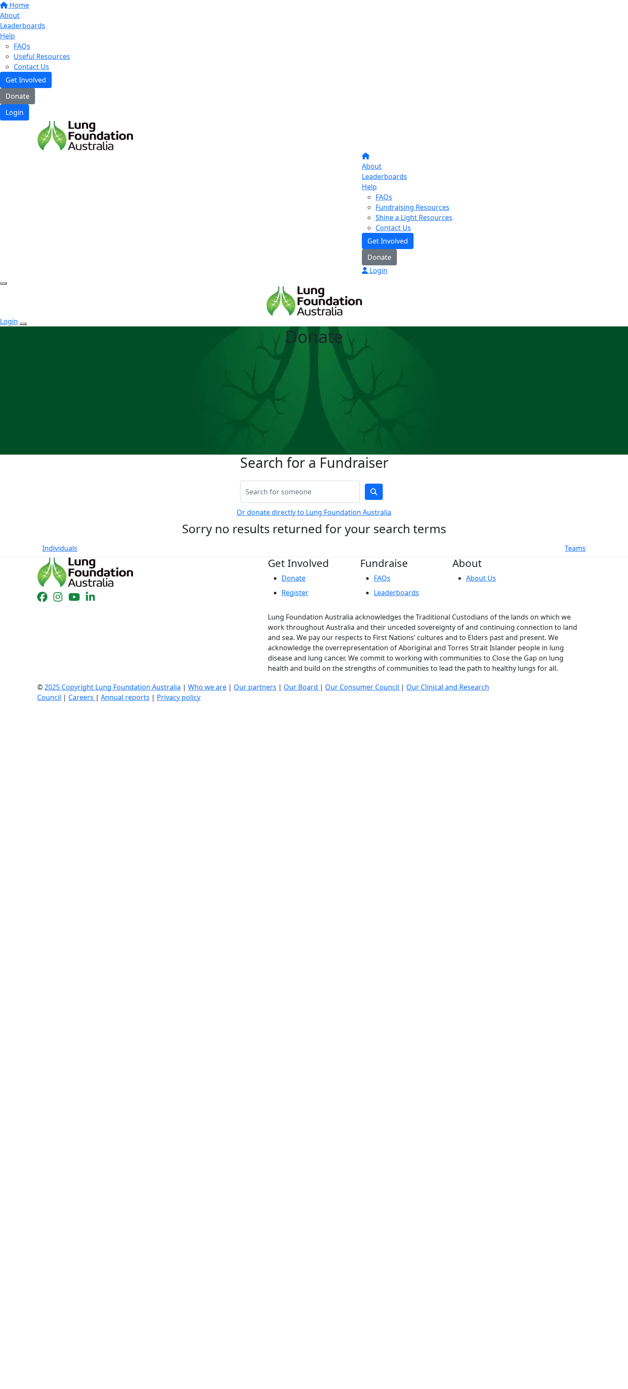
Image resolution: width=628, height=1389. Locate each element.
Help (7, 36)
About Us (481, 578)
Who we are (207, 687)
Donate (17, 96)
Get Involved (26, 80)
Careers (81, 697)
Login (14, 112)
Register (295, 592)
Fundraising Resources (412, 207)
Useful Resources (42, 56)
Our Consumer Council (363, 687)
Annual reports (125, 697)
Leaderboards (22, 25)
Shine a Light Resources (414, 217)
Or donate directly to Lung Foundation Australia (314, 512)
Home (18, 5)
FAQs (22, 46)
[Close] (23, 324)
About (10, 15)
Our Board (302, 687)
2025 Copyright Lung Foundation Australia (112, 687)
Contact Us (31, 66)
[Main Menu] (3, 283)
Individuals (59, 548)
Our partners (255, 687)
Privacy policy (178, 697)
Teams (575, 548)
